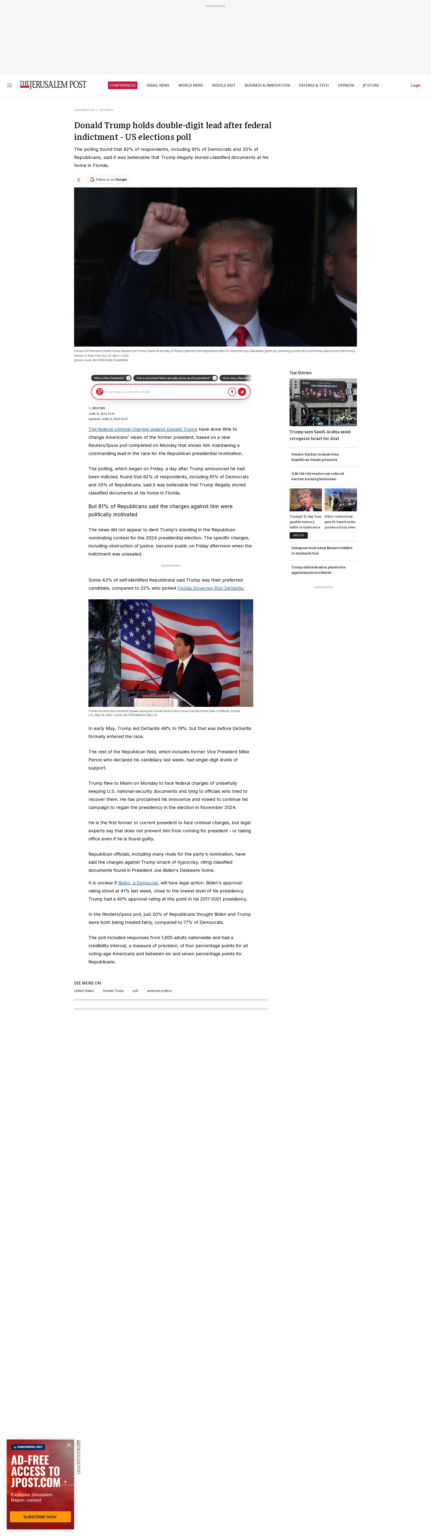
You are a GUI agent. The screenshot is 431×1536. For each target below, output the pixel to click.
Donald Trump (113, 991)
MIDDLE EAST (224, 85)
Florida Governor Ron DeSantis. (210, 588)
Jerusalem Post (84, 110)
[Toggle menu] (9, 85)
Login (416, 85)
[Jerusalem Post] (50, 85)
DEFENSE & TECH (314, 85)
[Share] (78, 179)
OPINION (346, 85)
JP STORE (371, 85)
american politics (159, 991)
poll (135, 991)
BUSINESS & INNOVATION (267, 85)
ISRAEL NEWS (157, 85)
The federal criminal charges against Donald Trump (142, 429)
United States (84, 991)
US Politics (106, 110)
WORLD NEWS (190, 85)
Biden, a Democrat (138, 883)
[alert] (40, 1484)
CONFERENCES (123, 85)
